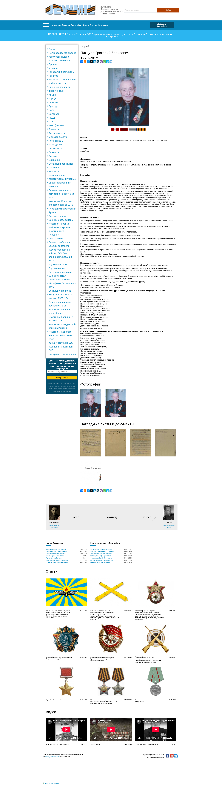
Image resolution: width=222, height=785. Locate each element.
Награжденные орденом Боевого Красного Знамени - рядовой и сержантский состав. (102, 658)
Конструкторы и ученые (62, 179)
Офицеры (54, 160)
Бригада (53, 106)
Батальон (54, 114)
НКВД (52, 117)
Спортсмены (56, 238)
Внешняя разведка (59, 87)
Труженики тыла (58, 264)
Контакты (103, 25)
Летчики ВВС (56, 140)
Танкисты (54, 129)
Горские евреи (57, 268)
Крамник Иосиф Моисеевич (55, 553)
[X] (91, 61)
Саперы (53, 156)
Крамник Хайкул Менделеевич (56, 549)
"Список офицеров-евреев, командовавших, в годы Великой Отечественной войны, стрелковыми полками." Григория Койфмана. (148, 659)
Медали (53, 68)
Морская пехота (58, 137)
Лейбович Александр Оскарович (102, 551)
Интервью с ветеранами (62, 354)
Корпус (53, 98)
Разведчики (55, 144)
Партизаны (55, 167)
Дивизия (53, 102)
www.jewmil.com (52, 757)
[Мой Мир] (88, 61)
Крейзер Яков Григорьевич (100, 562)
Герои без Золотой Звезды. (56, 700)
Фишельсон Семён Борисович (101, 558)
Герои (52, 49)
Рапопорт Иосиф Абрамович (100, 556)
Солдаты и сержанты (61, 163)
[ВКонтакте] (81, 61)
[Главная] (70, 10)
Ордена (53, 64)
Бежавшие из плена (60, 290)
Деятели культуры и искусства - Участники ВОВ (61, 194)
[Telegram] (110, 61)
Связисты (54, 152)
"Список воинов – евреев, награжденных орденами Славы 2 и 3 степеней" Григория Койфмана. (103, 701)
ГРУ (51, 121)
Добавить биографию (162, 25)
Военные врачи (57, 216)
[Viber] (101, 61)
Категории (56, 25)
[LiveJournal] (98, 61)
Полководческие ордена (62, 53)
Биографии (76, 25)
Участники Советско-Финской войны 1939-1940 (61, 335)
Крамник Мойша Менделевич (56, 551)
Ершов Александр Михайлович (101, 560)
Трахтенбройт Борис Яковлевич (57, 560)
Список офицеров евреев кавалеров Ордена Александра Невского (59, 658)
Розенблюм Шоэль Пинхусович (57, 562)
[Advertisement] (62, 428)
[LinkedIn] (94, 61)
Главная (66, 25)
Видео (86, 25)
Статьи (93, 25)
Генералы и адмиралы (61, 71)
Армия (52, 94)
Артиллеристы (57, 133)
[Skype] (107, 61)
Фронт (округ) (56, 90)
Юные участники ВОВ (61, 342)
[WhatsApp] (104, 61)
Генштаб (53, 75)
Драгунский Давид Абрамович (101, 549)
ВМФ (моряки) (57, 125)
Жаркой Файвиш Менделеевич (101, 553)
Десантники (55, 148)
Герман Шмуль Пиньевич (54, 558)
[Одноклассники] (85, 61)
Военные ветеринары (61, 220)
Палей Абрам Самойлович (55, 556)
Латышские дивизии (60, 272)
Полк (51, 110)
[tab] (63, 49)
